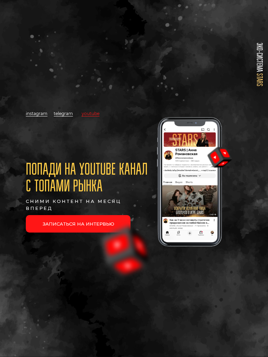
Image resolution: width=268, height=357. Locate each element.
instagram (36, 113)
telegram (63, 113)
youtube (90, 113)
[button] (78, 224)
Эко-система (259, 64)
